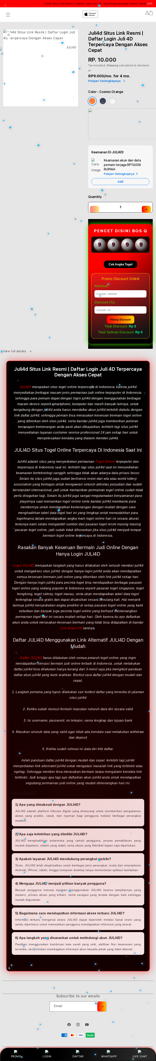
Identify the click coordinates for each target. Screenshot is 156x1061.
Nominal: (101, 286)
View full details (15, 351)
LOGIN (47, 1056)
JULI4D (25, 387)
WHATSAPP (109, 1056)
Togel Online (105, 461)
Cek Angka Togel (120, 264)
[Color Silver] (112, 101)
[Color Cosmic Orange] (92, 101)
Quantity (95, 197)
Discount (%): (104, 302)
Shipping (112, 65)
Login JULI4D (23, 565)
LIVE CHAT (140, 1056)
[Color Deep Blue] (103, 101)
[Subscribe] (101, 1006)
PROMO (16, 1056)
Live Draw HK (71, 628)
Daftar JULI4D (31, 658)
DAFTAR (78, 1056)
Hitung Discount (120, 319)
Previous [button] (5, 6)
